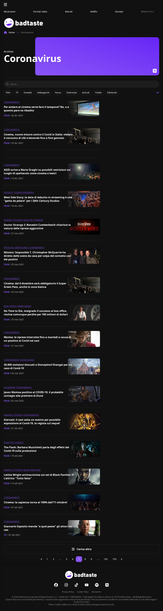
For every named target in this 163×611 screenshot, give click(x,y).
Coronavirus (12, 102)
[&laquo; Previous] (41, 559)
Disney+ (8, 192)
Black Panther (32, 469)
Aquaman (9, 387)
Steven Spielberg (24, 192)
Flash (7, 442)
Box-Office (10, 306)
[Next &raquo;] (121, 559)
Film (6, 115)
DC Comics (17, 442)
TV (5, 534)
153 (114, 559)
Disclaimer (96, 591)
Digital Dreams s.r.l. (48, 597)
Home (12, 32)
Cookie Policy (83, 591)
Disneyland (27, 359)
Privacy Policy (68, 591)
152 (106, 559)
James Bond (24, 306)
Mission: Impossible (16, 247)
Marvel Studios (13, 219)
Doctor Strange (33, 219)
